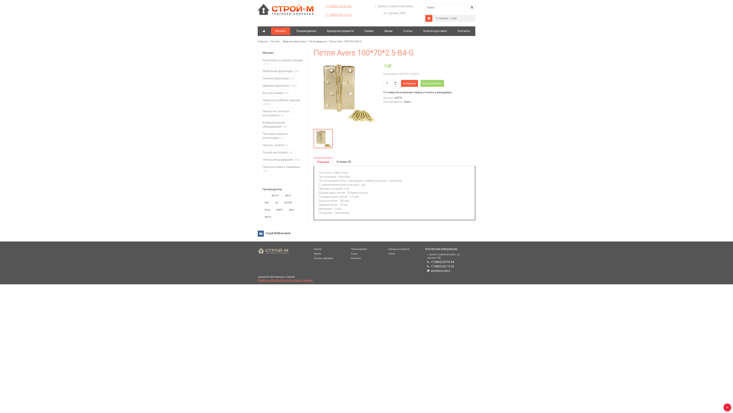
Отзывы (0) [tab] (344, 161)
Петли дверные (318, 41)
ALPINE (288, 202)
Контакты (356, 258)
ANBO (279, 209)
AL (276, 202)
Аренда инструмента (398, 249)
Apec (291, 209)
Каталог (275, 41)
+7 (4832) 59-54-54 (338, 6)
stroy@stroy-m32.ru (440, 270)
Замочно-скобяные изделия (281, 100)
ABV (267, 202)
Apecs (268, 216)
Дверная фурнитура (294, 41)
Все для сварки (273, 93)
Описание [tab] (323, 162)
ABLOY (275, 195)
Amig (267, 209)
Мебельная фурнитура (277, 71)
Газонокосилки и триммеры (281, 167)
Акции (354, 253)
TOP (726, 406)
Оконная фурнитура (276, 78)
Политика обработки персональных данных (285, 280)
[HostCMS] (286, 5)
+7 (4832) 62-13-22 (339, 15)
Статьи (391, 253)
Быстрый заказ (432, 83)
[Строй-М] (264, 31)
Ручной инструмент (276, 152)
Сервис (317, 253)
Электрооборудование (278, 159)
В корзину (409, 83)
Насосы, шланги (273, 145)
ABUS (288, 195)
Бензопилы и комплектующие (283, 60)
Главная (262, 41)
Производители (359, 249)
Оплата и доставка (323, 258)
